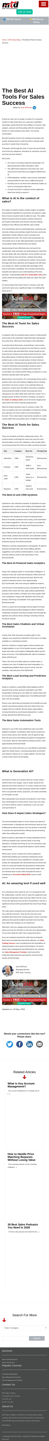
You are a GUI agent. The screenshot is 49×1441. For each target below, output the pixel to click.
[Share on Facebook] (19, 1041)
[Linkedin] (29, 1041)
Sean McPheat (26, 108)
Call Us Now (24, 11)
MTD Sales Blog (14, 40)
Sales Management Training (15, 952)
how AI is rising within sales (31, 275)
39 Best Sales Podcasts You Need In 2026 (23, 1226)
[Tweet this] (9, 1041)
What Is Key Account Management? (21, 1085)
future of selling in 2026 (14, 400)
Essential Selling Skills (21, 874)
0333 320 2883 (8, 1402)
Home (4, 40)
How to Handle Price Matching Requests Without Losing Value (21, 1157)
